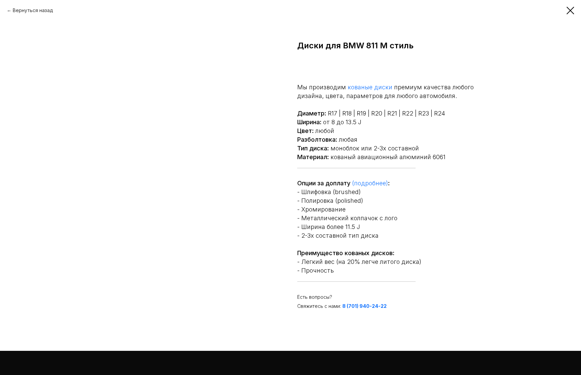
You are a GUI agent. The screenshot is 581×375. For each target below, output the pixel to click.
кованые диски (370, 87)
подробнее (370, 183)
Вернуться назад (33, 10)
